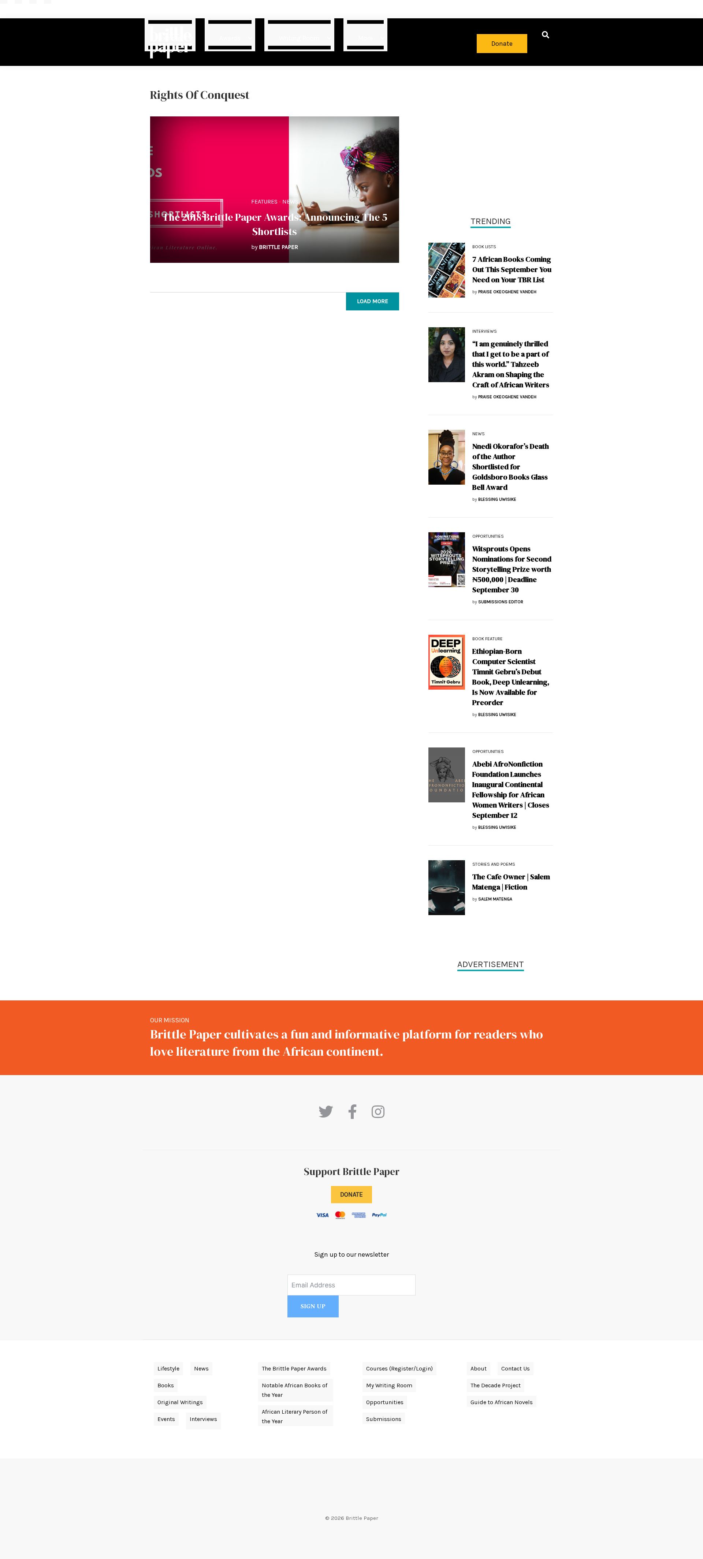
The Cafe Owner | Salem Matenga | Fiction (511, 882)
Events (166, 1419)
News (290, 201)
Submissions (383, 1419)
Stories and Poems (493, 864)
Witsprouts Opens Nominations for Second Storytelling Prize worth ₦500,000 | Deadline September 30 (511, 569)
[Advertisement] (490, 139)
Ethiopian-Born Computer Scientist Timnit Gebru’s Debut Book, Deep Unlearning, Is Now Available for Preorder (510, 677)
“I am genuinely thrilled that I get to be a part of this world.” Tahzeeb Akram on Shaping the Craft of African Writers (510, 364)
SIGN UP (313, 1306)
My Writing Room (389, 1385)
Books (165, 1385)
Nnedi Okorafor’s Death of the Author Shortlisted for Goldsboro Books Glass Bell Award (510, 466)
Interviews (484, 331)
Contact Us (515, 1368)
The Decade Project (495, 1385)
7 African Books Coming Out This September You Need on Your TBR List (511, 269)
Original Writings (180, 1402)
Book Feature (487, 638)
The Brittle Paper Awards (294, 1368)
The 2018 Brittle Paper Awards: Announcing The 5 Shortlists (274, 224)
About (478, 1368)
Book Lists (484, 246)
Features (264, 201)
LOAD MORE (372, 301)
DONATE (351, 1194)
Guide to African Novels (501, 1402)
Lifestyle (168, 1368)
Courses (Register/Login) (399, 1368)
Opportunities (488, 536)
